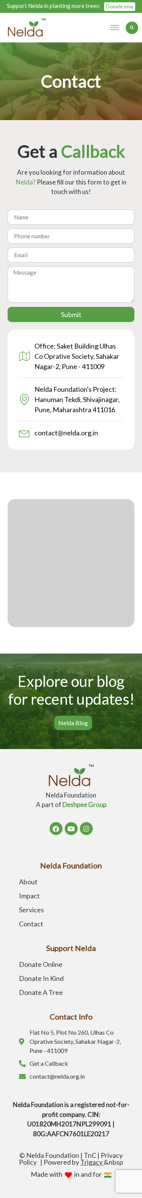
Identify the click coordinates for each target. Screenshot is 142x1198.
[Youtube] (71, 828)
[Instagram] (86, 828)
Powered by (74, 1162)
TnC (90, 1155)
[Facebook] (56, 828)
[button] (115, 27)
